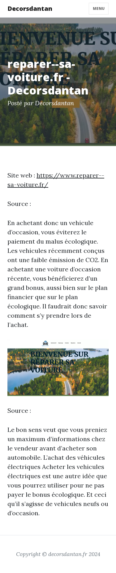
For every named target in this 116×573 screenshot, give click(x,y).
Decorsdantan (29, 8)
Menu (99, 8)
